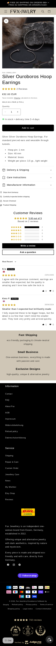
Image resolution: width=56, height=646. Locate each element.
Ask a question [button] (28, 252)
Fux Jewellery (21, 601)
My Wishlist (10, 487)
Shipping (17, 98)
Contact (9, 394)
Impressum (10, 419)
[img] (9, 275)
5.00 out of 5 (35, 218)
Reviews (9, 499)
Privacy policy (31, 604)
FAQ (7, 400)
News (8, 481)
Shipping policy (14, 609)
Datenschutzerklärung (15, 438)
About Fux (10, 406)
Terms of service (46, 604)
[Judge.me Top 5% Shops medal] (40, 631)
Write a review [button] (28, 246)
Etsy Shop (10, 493)
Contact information (43, 609)
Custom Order (11, 468)
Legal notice (28, 609)
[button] (6, 11)
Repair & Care (11, 462)
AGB (7, 413)
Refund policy (11, 431)
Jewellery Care (12, 474)
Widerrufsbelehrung (14, 425)
